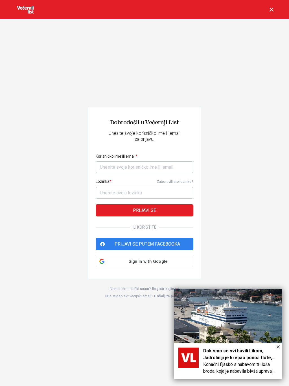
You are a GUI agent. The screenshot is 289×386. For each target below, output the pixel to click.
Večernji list (25, 9)
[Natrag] (271, 9)
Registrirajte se (165, 289)
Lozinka (103, 181)
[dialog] (228, 334)
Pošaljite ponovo (169, 296)
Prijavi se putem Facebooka (147, 244)
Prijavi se (144, 210)
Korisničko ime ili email (115, 156)
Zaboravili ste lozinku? (175, 181)
